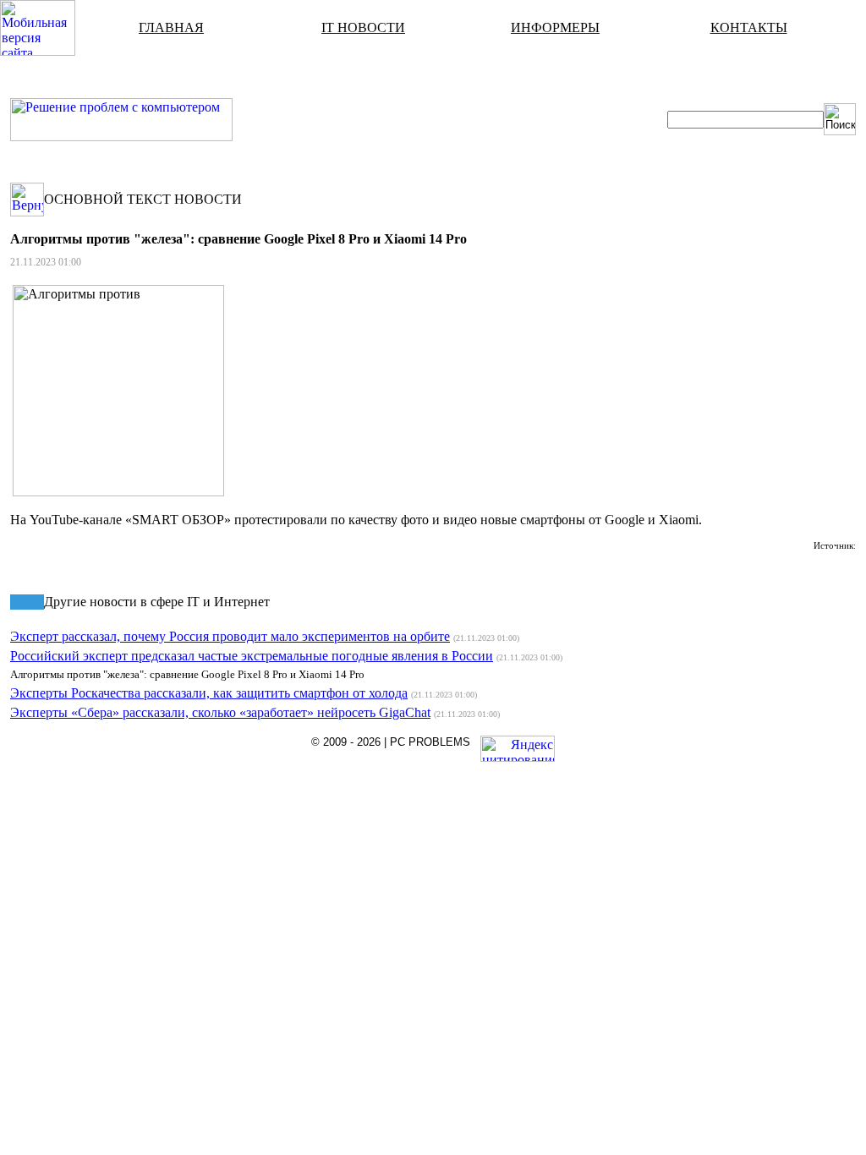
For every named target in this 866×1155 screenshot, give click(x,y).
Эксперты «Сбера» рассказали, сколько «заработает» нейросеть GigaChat (220, 712)
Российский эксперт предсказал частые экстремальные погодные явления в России (251, 656)
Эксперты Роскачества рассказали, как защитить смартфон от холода (209, 693)
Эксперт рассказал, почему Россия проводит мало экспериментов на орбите (230, 636)
